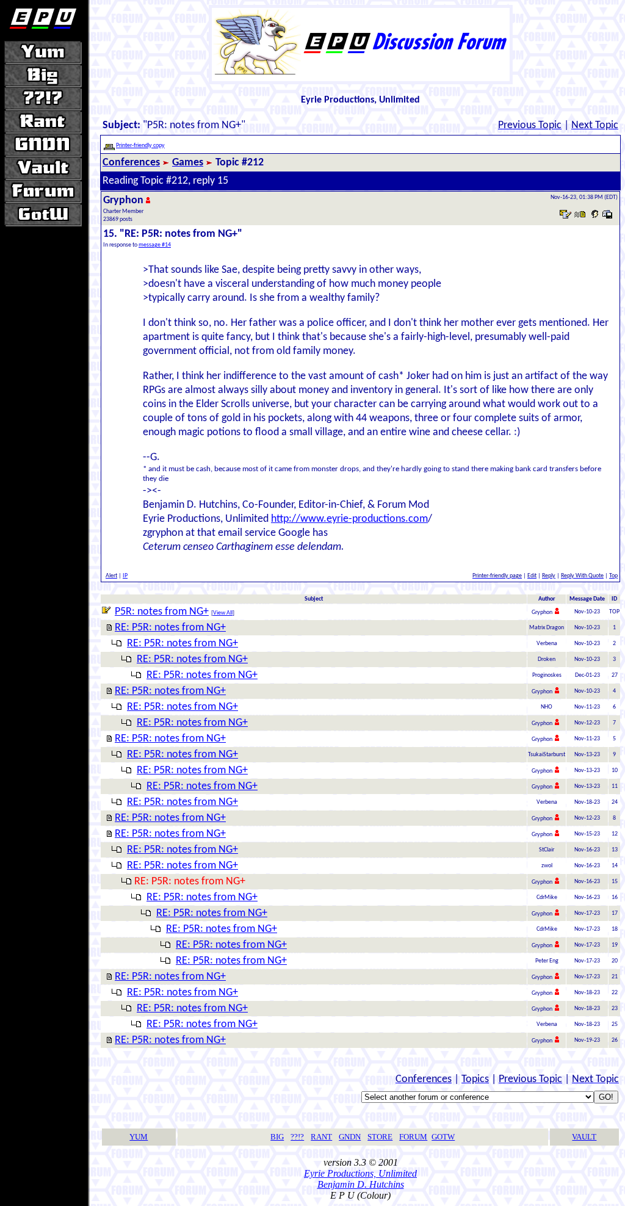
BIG (277, 1136)
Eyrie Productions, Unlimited (360, 1173)
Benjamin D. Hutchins (360, 1184)
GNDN (350, 1136)
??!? (297, 1136)
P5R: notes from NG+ (162, 612)
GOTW (443, 1136)
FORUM (413, 1136)
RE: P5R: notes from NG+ (170, 628)
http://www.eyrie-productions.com (349, 519)
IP (125, 575)
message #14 (155, 245)
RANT (321, 1136)
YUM (138, 1136)
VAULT (584, 1136)
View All (223, 613)
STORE (379, 1136)
